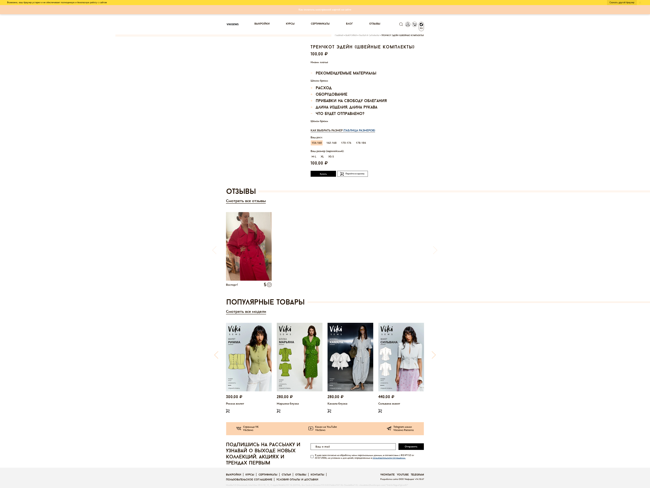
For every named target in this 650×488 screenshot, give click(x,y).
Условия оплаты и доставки (297, 479)
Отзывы (374, 24)
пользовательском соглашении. (389, 458)
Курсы (290, 24)
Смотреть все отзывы (246, 200)
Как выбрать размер (343, 130)
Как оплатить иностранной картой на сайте (325, 9)
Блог (349, 24)
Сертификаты (320, 24)
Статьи (286, 474)
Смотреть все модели (246, 311)
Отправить (411, 446)
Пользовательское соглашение (249, 479)
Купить (323, 174)
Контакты (317, 474)
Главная (339, 36)
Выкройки (262, 24)
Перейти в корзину (354, 173)
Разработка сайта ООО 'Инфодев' (397, 479)
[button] (216, 355)
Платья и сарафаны (369, 36)
